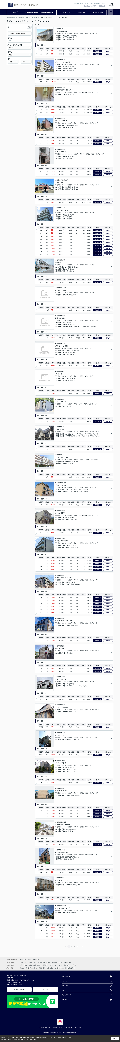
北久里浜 (68, 267)
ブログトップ (65, 12)
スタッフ (64, 981)
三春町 (63, 510)
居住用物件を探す (31, 12)
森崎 (62, 371)
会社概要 (81, 12)
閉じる (115, 1038)
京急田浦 (65, 326)
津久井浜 (68, 187)
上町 (62, 28)
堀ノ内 (65, 66)
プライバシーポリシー (66, 1027)
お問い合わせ (98, 12)
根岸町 (63, 260)
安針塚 (65, 94)
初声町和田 (63, 482)
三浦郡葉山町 (35, 959)
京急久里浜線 (60, 125)
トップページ (66, 976)
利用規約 (55, 1027)
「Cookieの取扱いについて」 (19, 1039)
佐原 (62, 454)
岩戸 (62, 427)
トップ (15, 12)
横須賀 (65, 215)
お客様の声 (65, 985)
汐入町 (63, 207)
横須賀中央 (66, 36)
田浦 (64, 158)
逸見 (64, 40)
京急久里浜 (68, 125)
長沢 (62, 575)
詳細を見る (98, 51)
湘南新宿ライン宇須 (70, 965)
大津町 (63, 538)
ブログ (64, 990)
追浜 (64, 406)
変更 (29, 27)
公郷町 (63, 59)
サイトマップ (78, 1027)
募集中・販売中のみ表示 (17, 33)
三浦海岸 (68, 189)
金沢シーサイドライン (56, 965)
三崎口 (67, 489)
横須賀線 (59, 70)
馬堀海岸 (65, 711)
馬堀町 (63, 704)
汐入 (64, 38)
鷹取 (62, 399)
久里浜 (63, 118)
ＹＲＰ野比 (68, 436)
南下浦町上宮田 (64, 180)
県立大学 (65, 68)
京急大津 (65, 545)
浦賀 (62, 646)
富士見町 (63, 287)
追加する (108, 51)
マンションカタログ (44, 1027)
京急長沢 (68, 582)
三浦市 (58, 180)
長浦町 (63, 87)
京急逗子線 (45, 965)
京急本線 (59, 36)
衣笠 (64, 70)
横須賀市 (59, 28)
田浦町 (63, 315)
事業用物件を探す (48, 12)
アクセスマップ (66, 995)
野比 (62, 618)
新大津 (67, 547)
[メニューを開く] (110, 12)
